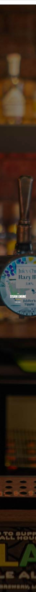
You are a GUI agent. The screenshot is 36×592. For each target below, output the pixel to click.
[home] (18, 2)
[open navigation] (34, 2)
